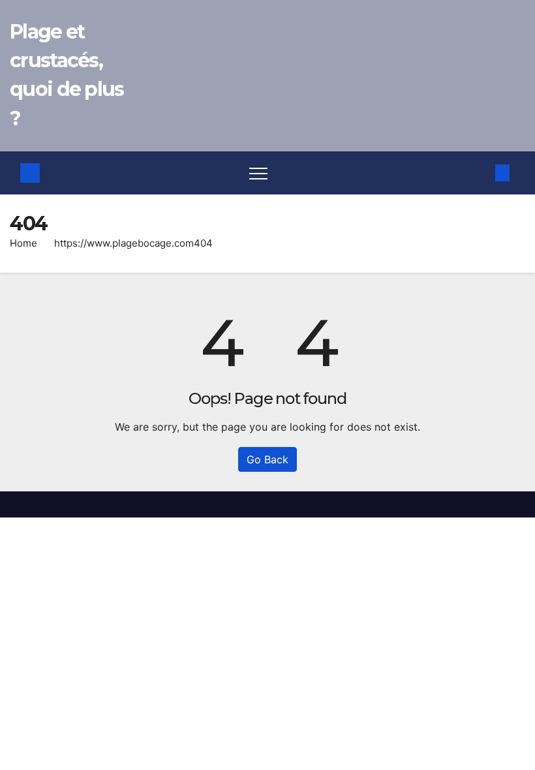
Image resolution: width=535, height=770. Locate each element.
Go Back (267, 459)
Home (23, 243)
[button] (481, 172)
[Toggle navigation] (258, 173)
